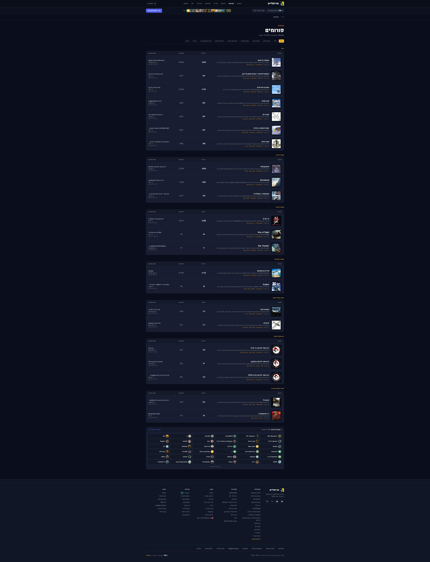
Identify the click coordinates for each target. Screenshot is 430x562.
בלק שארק (233, 505)
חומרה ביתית (233, 508)
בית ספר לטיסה (219, 41)
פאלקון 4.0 (256, 499)
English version (161, 505)
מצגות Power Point (230, 521)
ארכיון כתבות (209, 496)
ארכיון (187, 41)
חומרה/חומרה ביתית (254, 512)
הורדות (199, 3)
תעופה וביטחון (255, 502)
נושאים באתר (162, 499)
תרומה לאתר (186, 512)
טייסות (223, 3)
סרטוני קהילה (209, 515)
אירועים (234, 499)
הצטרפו (148, 555)
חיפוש (186, 3)
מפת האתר (162, 496)
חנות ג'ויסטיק (162, 508)
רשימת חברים (185, 496)
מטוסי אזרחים (245, 41)
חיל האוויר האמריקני (230, 512)
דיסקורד (185, 493)
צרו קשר (187, 505)
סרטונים (208, 3)
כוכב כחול (234, 515)
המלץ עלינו (186, 508)
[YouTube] (277, 501)
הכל (281, 41)
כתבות (239, 3)
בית (283, 17)
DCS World (256, 508)
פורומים (231, 3)
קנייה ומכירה (209, 508)
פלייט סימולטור (255, 493)
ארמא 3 (257, 533)
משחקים (210, 512)
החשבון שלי (186, 499)
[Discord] (282, 501)
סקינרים (257, 526)
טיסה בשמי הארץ (232, 41)
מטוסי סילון (266, 41)
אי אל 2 (258, 505)
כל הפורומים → (255, 539)
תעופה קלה (256, 536)
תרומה (199, 549)
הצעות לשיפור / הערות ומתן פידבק (251, 519)
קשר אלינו (162, 512)
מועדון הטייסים (255, 496)
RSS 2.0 (163, 502)
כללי (275, 41)
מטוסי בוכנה (256, 41)
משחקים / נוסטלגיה (254, 515)
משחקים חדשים (257, 549)
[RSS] (272, 501)
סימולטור (281, 549)
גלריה (216, 3)
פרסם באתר (186, 515)
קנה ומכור (257, 523)
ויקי (192, 3)
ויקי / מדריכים (208, 502)
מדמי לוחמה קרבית (206, 41)
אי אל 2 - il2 (233, 496)
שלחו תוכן (186, 502)
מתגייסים (257, 529)
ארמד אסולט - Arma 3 (229, 502)
